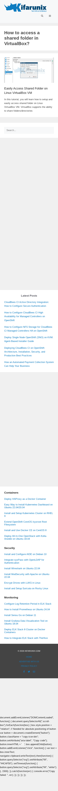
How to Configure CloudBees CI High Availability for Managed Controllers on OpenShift (24, 316)
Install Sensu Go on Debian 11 (20, 615)
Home (29, 657)
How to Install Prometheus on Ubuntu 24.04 (27, 609)
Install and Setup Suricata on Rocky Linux (26, 588)
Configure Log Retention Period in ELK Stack (27, 603)
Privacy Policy (29, 666)
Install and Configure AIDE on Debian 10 (25, 554)
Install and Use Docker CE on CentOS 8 (25, 530)
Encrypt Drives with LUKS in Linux (22, 582)
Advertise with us (29, 661)
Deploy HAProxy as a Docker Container (25, 499)
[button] (42, 16)
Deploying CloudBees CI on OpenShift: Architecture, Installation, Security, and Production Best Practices (24, 352)
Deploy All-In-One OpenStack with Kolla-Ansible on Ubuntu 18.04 (25, 537)
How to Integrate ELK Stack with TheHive (26, 638)
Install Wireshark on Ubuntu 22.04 (22, 568)
